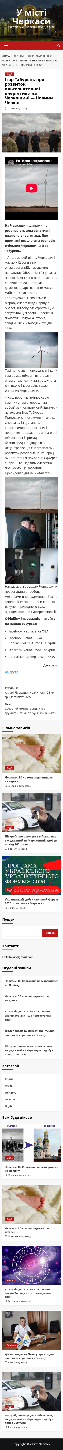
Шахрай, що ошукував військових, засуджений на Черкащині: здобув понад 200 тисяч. (31, 840)
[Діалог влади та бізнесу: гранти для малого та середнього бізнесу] (31, 1330)
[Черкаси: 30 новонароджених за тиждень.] (31, 753)
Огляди (10, 1099)
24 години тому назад (19, 1301)
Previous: (30, 692)
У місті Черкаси (31, 16)
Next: (30, 708)
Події (9, 74)
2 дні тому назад (16, 907)
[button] (5, 45)
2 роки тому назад (17, 108)
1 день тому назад (17, 848)
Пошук (8, 919)
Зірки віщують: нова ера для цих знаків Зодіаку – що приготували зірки (28, 1015)
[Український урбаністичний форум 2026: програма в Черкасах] (31, 875)
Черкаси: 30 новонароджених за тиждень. (27, 998)
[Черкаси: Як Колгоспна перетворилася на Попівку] (31, 1143)
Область (10, 1092)
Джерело (12, 672)
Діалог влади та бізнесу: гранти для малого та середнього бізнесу (29, 1033)
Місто (9, 1085)
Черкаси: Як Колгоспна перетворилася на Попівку (31, 983)
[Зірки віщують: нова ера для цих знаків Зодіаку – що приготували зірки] (31, 1265)
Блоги (9, 1079)
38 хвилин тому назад (19, 785)
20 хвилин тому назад (19, 1175)
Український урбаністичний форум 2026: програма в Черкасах (31, 901)
